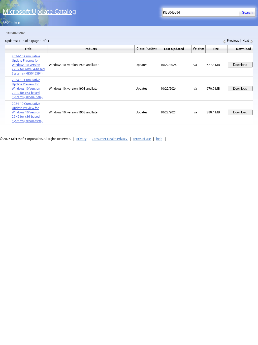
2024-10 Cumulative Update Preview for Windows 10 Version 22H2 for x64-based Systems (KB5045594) (27, 88)
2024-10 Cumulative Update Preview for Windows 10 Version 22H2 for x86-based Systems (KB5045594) (27, 112)
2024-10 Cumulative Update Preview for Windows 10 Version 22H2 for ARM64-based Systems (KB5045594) (28, 65)
